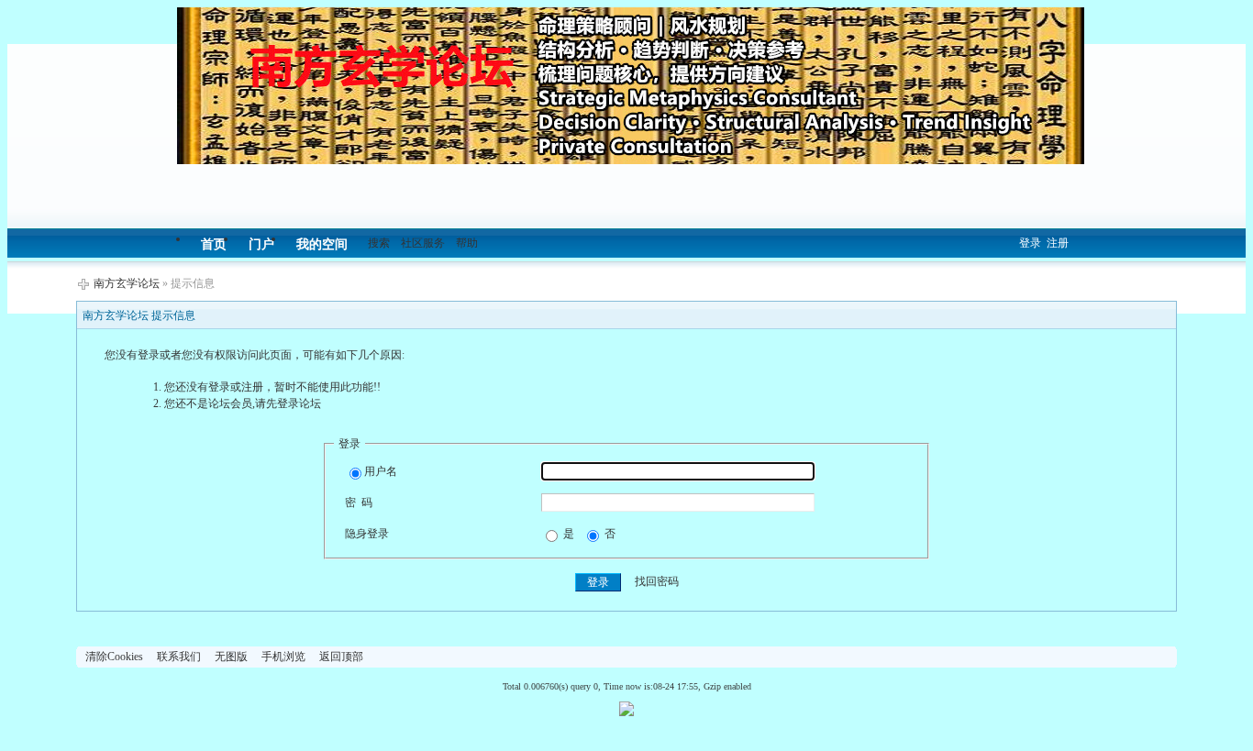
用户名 (380, 471)
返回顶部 (341, 656)
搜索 (379, 243)
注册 (1058, 243)
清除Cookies (114, 656)
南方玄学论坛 (127, 283)
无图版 (231, 656)
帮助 (467, 243)
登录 (1030, 243)
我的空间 (322, 244)
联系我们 (179, 656)
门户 (261, 244)
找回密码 (657, 582)
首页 (214, 244)
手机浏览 (283, 656)
